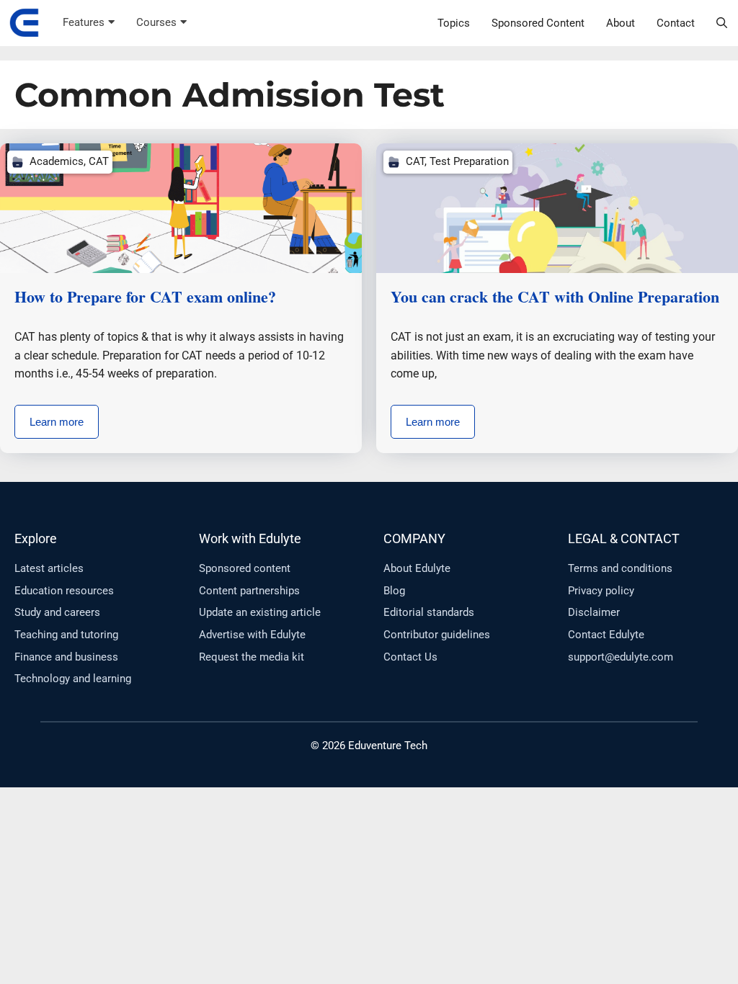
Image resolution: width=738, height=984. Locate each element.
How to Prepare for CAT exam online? (145, 296)
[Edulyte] (24, 23)
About (620, 23)
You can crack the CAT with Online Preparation (555, 296)
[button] (722, 23)
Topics (453, 23)
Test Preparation (469, 161)
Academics (57, 161)
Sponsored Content (538, 23)
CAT (99, 161)
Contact (676, 23)
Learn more (57, 422)
